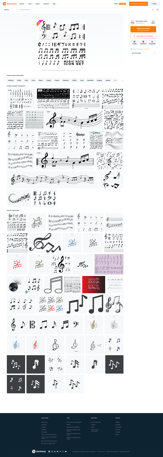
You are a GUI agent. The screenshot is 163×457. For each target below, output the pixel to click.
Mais (54, 4)
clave (33, 80)
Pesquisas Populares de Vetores (73, 430)
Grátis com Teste (143, 29)
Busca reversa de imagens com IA (49, 437)
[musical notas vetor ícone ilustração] (83, 264)
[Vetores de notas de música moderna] (111, 179)
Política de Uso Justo (124, 451)
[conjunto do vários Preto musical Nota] (113, 243)
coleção (48, 80)
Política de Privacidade (112, 451)
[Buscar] (153, 10)
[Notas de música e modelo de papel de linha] (15, 120)
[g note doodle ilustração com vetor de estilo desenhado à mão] (55, 344)
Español (118, 424)
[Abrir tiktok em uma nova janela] (60, 451)
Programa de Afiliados (73, 427)
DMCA (68, 424)
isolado (108, 80)
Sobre (92, 427)
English (118, 422)
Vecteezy (43, 424)
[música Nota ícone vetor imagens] (114, 344)
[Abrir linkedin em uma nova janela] (54, 451)
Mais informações (136, 53)
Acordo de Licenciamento (74, 422)
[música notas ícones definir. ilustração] (114, 222)
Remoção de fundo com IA (49, 441)
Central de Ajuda (96, 422)
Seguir (153, 23)
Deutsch (118, 429)
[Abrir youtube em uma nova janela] (65, 451)
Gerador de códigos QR (48, 443)
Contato (93, 424)
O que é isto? (146, 49)
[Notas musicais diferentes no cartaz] (96, 140)
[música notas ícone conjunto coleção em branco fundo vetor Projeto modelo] (21, 304)
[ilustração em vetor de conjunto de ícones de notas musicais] (34, 120)
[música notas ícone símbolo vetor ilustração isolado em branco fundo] (72, 243)
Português (119, 427)
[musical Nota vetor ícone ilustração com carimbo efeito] (96, 304)
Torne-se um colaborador (94, 430)
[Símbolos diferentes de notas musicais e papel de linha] (114, 140)
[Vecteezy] (10, 3)
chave (115, 80)
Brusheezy (44, 422)
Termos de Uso (101, 451)
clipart (41, 80)
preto (26, 80)
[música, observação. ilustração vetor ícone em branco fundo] (53, 284)
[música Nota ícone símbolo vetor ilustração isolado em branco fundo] (93, 324)
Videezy (43, 427)
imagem (99, 80)
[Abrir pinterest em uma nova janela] (57, 451)
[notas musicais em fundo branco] (109, 160)
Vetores (22, 4)
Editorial (46, 4)
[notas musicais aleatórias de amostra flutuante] (20, 160)
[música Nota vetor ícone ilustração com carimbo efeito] (77, 304)
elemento (66, 80)
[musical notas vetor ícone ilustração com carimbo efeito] (45, 243)
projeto (57, 80)
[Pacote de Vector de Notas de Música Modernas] (19, 198)
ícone (82, 80)
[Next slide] (121, 80)
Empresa (44, 429)
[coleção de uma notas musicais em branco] (48, 140)
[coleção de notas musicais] (53, 99)
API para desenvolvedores (48, 434)
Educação (44, 432)
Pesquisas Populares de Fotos (73, 434)
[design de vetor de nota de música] (93, 284)
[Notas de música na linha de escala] (65, 160)
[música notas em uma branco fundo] (115, 284)
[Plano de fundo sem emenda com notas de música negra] (74, 120)
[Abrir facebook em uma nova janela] (49, 451)
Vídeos (38, 4)
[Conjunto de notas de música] (86, 99)
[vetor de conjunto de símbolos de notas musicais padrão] (16, 222)
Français (118, 432)
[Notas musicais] (21, 99)
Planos (116, 4)
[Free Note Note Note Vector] (45, 198)
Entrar (154, 4)
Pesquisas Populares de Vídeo (73, 438)
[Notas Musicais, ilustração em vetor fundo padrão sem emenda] (113, 120)
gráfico (74, 80)
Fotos (29, 4)
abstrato (10, 80)
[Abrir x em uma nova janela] (63, 451)
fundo (19, 80)
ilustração (90, 80)
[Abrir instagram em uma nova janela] (52, 451)
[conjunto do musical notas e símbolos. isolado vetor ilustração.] (61, 264)
